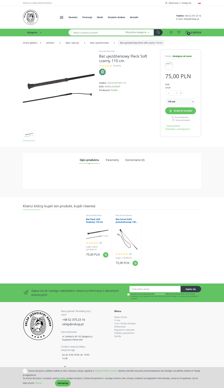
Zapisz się (191, 289)
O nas (117, 320)
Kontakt (134, 17)
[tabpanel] (97, 236)
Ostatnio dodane (116, 17)
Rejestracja (173, 3)
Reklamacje (120, 326)
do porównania (181, 117)
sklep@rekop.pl (191, 18)
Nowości (73, 17)
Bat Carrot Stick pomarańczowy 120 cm (126, 220)
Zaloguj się (186, 3)
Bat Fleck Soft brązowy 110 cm (94, 220)
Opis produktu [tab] (89, 160)
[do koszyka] (105, 255)
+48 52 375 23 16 (192, 15)
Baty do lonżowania (124, 215)
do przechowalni (182, 120)
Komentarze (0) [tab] (134, 160)
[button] (137, 32)
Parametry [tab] (112, 160)
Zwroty (117, 336)
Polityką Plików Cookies (106, 370)
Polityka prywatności (124, 333)
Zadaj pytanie (173, 125)
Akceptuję (63, 383)
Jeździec (50, 42)
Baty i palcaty (72, 42)
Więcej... (39, 382)
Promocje (87, 17)
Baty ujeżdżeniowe (99, 42)
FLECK (114, 90)
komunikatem (160, 294)
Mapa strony (120, 317)
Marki (100, 17)
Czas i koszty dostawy (125, 323)
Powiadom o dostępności (177, 129)
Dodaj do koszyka (182, 110)
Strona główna (30, 42)
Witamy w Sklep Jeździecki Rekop (37, 3)
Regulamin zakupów (124, 329)
